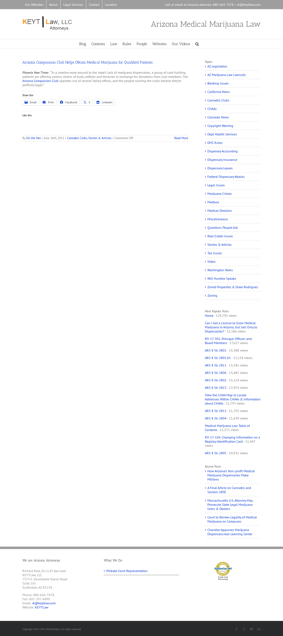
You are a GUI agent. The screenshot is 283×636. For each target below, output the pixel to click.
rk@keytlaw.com (249, 4)
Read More (181, 138)
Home (209, 315)
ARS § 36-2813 (215, 387)
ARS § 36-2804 (215, 418)
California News (218, 92)
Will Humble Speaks (221, 278)
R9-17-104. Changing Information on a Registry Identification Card (232, 439)
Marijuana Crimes (219, 194)
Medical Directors (219, 210)
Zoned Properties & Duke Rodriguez (232, 287)
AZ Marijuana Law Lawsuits (226, 75)
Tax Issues (214, 253)
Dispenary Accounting (222, 151)
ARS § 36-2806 (215, 373)
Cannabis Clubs (77, 138)
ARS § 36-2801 (215, 350)
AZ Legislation (217, 66)
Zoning (212, 295)
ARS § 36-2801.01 (218, 358)
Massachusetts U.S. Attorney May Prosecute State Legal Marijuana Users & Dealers (230, 504)
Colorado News (218, 117)
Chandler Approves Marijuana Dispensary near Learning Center (229, 532)
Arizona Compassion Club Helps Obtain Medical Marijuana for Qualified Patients (87, 62)
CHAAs (212, 109)
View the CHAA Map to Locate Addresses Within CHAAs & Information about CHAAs (232, 399)
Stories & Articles (99, 138)
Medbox (213, 202)
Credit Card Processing (223, 578)
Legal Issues (216, 185)
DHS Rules (215, 143)
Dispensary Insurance (222, 160)
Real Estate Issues (220, 236)
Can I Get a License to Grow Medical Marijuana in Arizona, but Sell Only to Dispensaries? (231, 327)
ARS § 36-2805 (215, 453)
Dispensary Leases (220, 168)
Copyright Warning (220, 126)
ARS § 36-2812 (215, 411)
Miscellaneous (217, 219)
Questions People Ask (222, 227)
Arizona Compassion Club (40, 81)
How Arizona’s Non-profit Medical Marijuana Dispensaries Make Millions (231, 475)
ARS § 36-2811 (215, 365)
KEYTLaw (41, 607)
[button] (197, 43)
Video (211, 261)
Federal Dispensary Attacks (226, 177)
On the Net (33, 138)
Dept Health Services (222, 134)
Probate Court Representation (127, 571)
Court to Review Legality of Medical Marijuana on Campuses (232, 519)
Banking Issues (218, 83)
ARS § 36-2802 (215, 380)
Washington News (220, 270)
